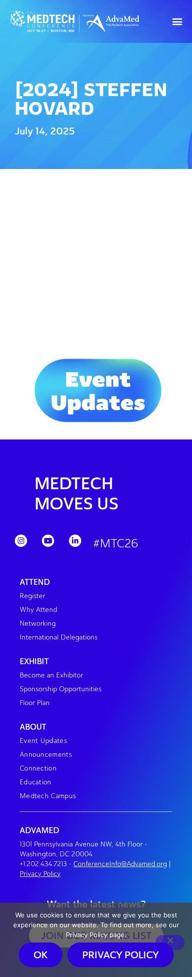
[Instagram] (21, 541)
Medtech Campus (48, 796)
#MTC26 (115, 543)
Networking (38, 623)
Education (36, 782)
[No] (170, 942)
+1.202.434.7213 (43, 864)
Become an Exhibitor (51, 675)
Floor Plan (35, 703)
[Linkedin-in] (75, 541)
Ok (40, 954)
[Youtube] (48, 541)
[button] (177, 21)
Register (32, 596)
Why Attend (38, 610)
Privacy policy (120, 954)
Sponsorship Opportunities (60, 689)
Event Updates (43, 741)
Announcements (46, 754)
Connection (38, 768)
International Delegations (58, 637)
